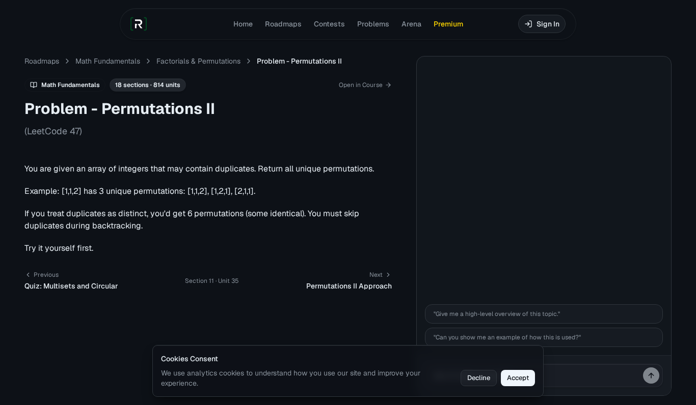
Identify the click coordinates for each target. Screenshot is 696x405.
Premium (448, 23)
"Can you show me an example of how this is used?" (507, 337)
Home (243, 23)
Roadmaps (283, 23)
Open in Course (361, 85)
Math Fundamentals (107, 61)
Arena (411, 23)
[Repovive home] (138, 24)
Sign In (548, 23)
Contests (329, 23)
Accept (518, 377)
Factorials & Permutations (198, 61)
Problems (373, 23)
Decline (478, 377)
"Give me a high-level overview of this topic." (497, 314)
